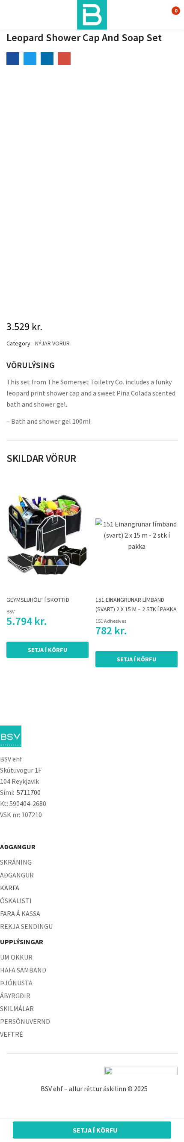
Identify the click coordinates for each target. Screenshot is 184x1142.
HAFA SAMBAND (23, 970)
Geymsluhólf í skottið (37, 600)
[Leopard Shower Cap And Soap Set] (12, 58)
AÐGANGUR (17, 875)
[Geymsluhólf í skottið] (47, 535)
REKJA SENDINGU (26, 926)
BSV (10, 611)
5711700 (29, 792)
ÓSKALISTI (16, 900)
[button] (170, 15)
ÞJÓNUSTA (16, 982)
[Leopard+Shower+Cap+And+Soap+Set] (30, 58)
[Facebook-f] (4, 831)
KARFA (9, 887)
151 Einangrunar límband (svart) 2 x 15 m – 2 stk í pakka (136, 604)
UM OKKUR (16, 957)
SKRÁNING (16, 862)
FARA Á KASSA (20, 913)
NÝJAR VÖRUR (52, 343)
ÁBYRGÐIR (15, 995)
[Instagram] (22, 831)
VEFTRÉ (11, 1034)
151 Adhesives (110, 621)
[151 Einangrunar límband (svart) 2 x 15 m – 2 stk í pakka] (136, 535)
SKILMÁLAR (17, 1008)
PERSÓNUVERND (25, 1021)
